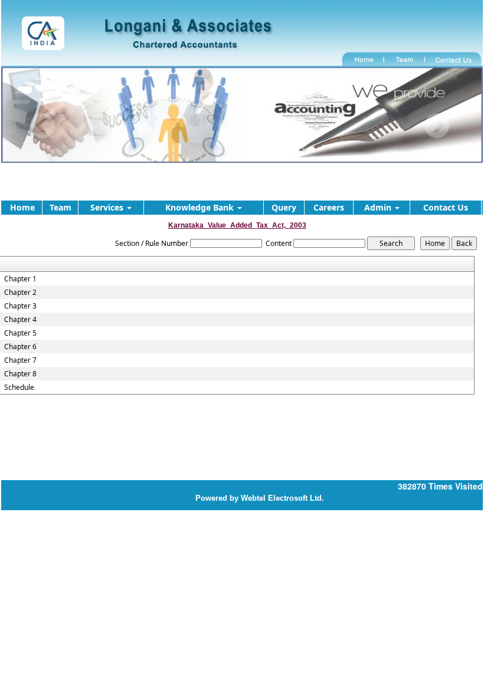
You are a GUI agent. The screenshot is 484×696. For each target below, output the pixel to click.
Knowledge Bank (200, 207)
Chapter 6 (20, 347)
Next (436, 126)
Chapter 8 (20, 374)
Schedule (19, 387)
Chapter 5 (20, 333)
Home (22, 207)
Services (108, 207)
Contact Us (445, 207)
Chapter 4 (20, 319)
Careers (328, 207)
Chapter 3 (20, 306)
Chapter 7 (20, 360)
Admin (379, 207)
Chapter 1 (20, 279)
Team (60, 207)
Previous (42, 126)
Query (284, 207)
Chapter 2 (20, 292)
